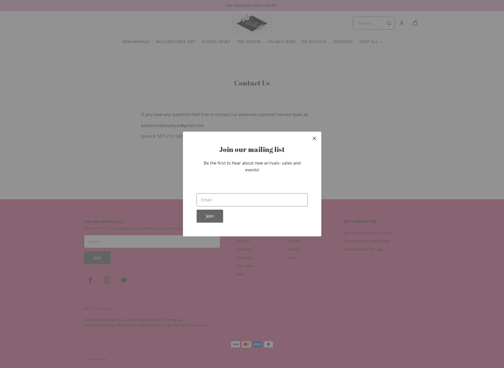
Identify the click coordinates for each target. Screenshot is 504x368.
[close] (314, 138)
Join (210, 216)
